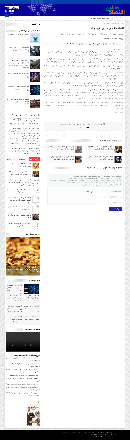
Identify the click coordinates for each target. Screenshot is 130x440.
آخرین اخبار (33, 159)
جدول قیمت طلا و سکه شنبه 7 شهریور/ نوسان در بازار (22, 270)
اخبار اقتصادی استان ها (111, 23)
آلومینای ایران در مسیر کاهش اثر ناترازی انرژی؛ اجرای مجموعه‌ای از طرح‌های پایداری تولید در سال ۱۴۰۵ (18, 63)
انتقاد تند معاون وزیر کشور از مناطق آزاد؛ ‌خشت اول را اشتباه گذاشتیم (100, 147)
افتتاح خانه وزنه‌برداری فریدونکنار (107, 28)
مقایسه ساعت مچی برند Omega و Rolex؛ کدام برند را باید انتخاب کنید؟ (17, 100)
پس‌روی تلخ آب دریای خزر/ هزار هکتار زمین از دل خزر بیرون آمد (61, 147)
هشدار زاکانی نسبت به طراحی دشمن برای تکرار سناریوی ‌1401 (101, 157)
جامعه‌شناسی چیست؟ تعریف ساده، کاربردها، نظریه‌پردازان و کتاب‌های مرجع (19, 200)
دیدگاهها (10, 159)
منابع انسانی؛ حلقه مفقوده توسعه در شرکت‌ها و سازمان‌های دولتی (19, 224)
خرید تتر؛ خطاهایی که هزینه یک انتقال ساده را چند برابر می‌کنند (15, 298)
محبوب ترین (22, 161)
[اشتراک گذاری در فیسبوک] (120, 136)
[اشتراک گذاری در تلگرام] (111, 136)
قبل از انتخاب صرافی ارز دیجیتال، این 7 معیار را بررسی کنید (18, 87)
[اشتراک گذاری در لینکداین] (103, 136)
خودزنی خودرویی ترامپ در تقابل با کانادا (19, 216)
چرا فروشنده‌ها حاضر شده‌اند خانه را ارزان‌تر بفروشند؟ (19, 208)
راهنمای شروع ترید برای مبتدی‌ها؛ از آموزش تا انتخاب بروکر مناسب (15, 319)
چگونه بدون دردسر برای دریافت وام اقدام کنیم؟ (26, 119)
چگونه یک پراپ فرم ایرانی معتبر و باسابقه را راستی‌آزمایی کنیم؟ (18, 48)
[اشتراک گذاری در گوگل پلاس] (107, 136)
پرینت (63, 34)
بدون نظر (71, 34)
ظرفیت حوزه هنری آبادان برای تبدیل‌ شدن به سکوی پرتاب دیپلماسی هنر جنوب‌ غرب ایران (19, 182)
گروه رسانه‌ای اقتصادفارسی (100, 437)
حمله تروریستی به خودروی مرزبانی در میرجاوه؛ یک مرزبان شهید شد (61, 157)
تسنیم (114, 34)
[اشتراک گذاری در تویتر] (116, 136)
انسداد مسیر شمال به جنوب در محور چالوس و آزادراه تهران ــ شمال (89, 18)
